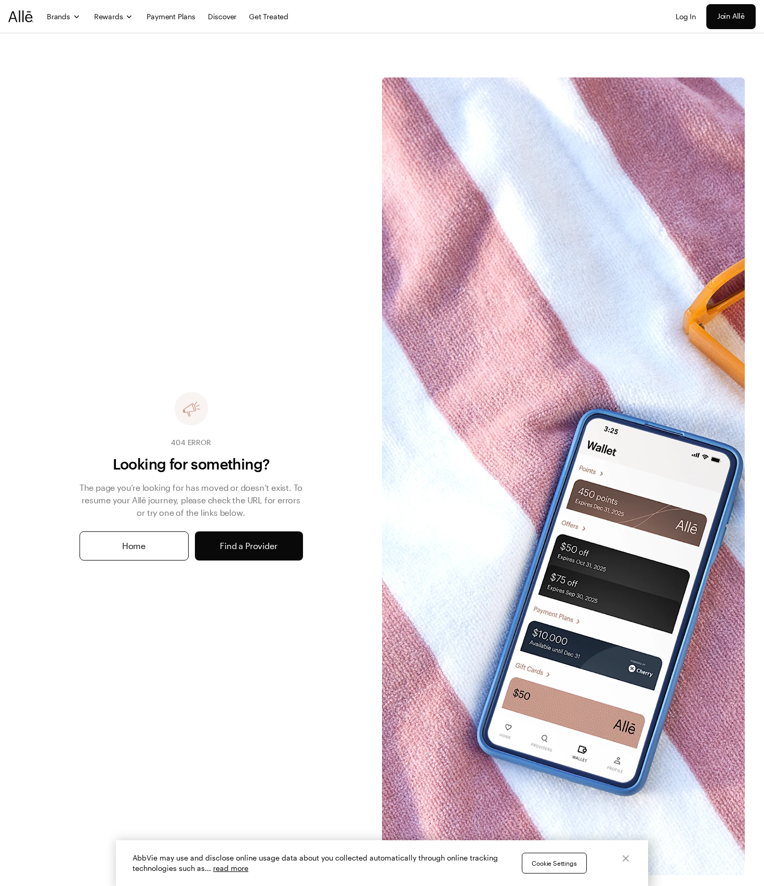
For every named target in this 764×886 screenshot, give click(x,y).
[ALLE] (21, 16)
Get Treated (268, 16)
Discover (222, 16)
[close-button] (625, 858)
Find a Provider (248, 546)
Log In (686, 16)
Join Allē (731, 15)
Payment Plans (171, 16)
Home (134, 546)
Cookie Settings (554, 863)
